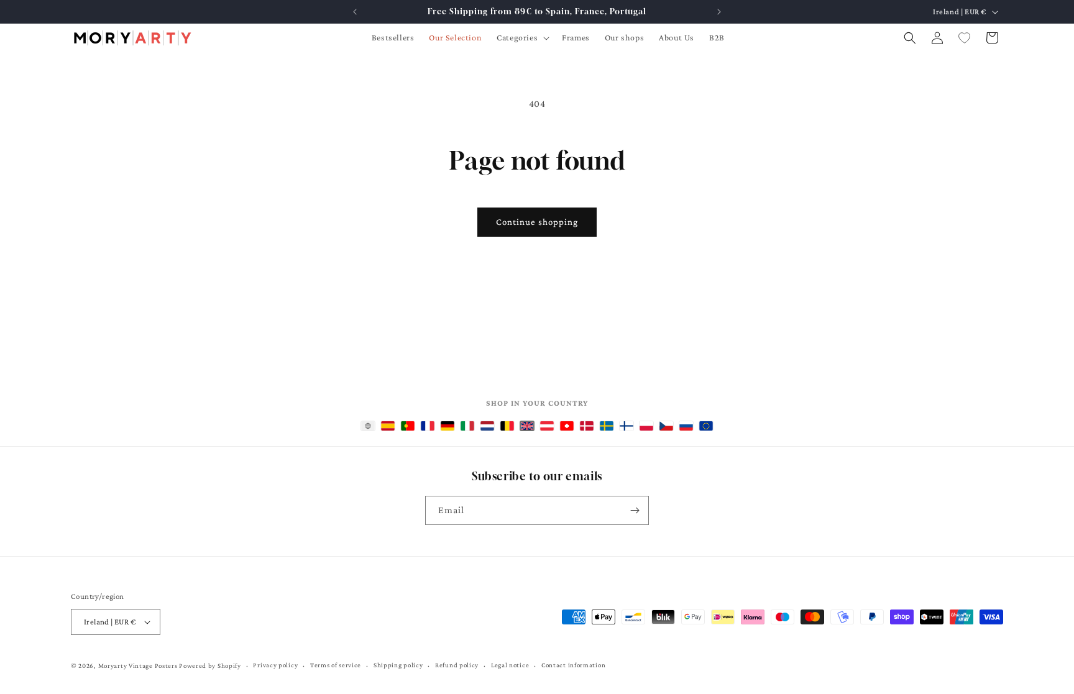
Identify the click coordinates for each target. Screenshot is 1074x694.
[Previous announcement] (355, 12)
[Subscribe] (634, 510)
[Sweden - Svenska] (606, 426)
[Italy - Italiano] (467, 426)
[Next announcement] (719, 12)
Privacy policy (275, 665)
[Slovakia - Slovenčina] (686, 426)
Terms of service (335, 665)
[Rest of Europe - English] (706, 426)
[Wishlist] (964, 38)
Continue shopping (537, 222)
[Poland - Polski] (646, 426)
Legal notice (510, 665)
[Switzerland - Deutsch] (566, 426)
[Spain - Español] (387, 426)
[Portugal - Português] (407, 426)
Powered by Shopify (210, 665)
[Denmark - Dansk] (586, 426)
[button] (521, 37)
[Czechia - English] (666, 426)
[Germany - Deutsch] (447, 426)
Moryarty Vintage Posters (138, 665)
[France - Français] (427, 426)
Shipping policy (398, 665)
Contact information (573, 665)
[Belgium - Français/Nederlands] (507, 426)
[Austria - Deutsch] (546, 426)
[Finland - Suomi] (626, 426)
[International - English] (367, 426)
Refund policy (457, 665)
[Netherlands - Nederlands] (487, 426)
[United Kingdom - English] (527, 426)
